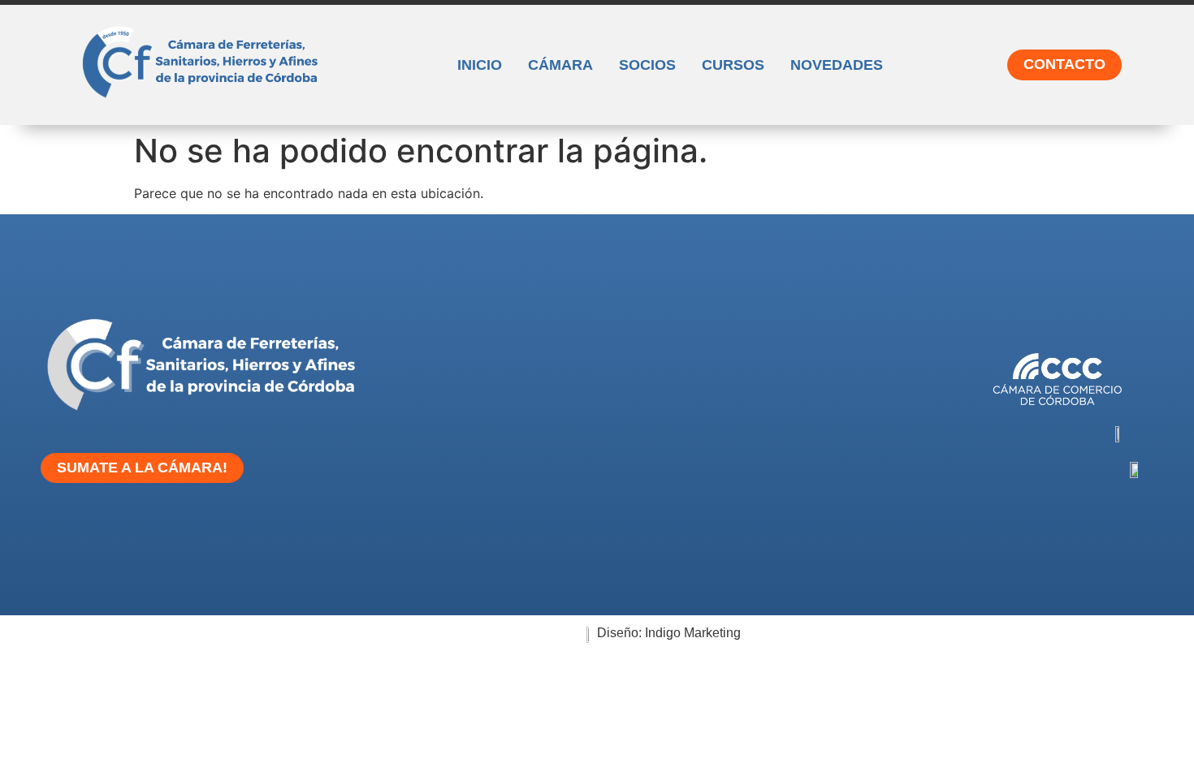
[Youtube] (583, 541)
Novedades (836, 65)
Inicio (479, 65)
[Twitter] (533, 541)
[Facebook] (482, 541)
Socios (647, 65)
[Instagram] (432, 541)
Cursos (733, 65)
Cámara (560, 65)
